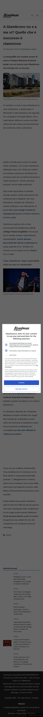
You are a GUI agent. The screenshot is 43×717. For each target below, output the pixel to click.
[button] (21, 355)
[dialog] (21, 358)
